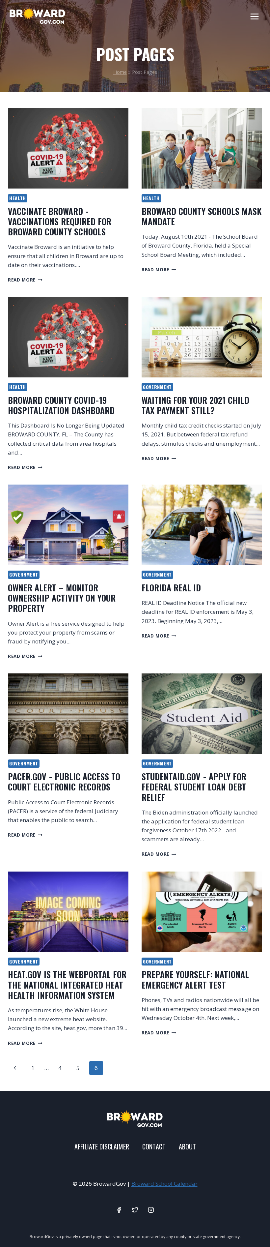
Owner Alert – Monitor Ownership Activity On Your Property (62, 597)
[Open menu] (254, 16)
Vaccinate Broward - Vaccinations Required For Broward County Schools (59, 221)
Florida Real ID (171, 587)
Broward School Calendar (164, 1183)
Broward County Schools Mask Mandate (201, 216)
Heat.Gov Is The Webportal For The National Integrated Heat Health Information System (67, 984)
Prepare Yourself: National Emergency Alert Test (195, 979)
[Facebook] (119, 1209)
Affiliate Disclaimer (101, 1146)
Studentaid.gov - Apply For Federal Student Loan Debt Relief (194, 786)
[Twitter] (135, 1209)
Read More (25, 280)
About (187, 1146)
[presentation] (68, 148)
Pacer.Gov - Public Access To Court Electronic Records (64, 781)
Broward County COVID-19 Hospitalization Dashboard (61, 405)
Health (17, 197)
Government (157, 386)
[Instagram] (151, 1209)
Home (120, 72)
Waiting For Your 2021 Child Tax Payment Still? (195, 405)
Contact (154, 1146)
